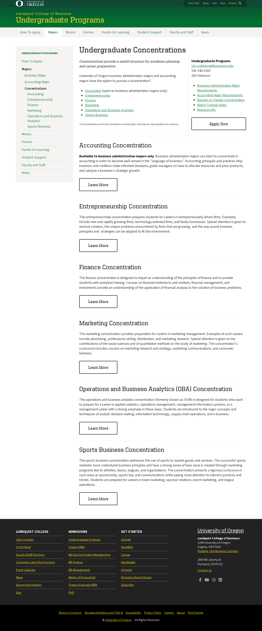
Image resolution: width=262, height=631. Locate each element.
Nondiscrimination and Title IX (104, 613)
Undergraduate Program (84, 540)
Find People (195, 613)
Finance (90, 100)
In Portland (23, 547)
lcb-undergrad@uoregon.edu (212, 66)
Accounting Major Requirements (220, 95)
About (181, 613)
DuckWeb (127, 547)
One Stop (194, 3)
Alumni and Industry (29, 585)
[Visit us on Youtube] (207, 580)
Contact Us (205, 570)
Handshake (128, 562)
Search (232, 3)
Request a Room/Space (136, 577)
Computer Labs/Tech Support (35, 562)
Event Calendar (26, 570)
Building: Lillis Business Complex (218, 551)
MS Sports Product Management (89, 555)
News (205, 32)
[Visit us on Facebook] (200, 580)
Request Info (206, 109)
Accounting (93, 90)
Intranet (126, 570)
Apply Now (218, 124)
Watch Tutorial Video (212, 105)
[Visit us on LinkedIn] (220, 580)
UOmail (126, 540)
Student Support (149, 32)
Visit (214, 3)
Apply (206, 3)
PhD (71, 593)
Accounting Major (37, 82)
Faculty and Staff (181, 32)
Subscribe (127, 585)
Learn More (98, 184)
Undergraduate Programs (40, 53)
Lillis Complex (25, 540)
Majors (53, 32)
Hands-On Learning (115, 32)
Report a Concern (70, 613)
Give (222, 3)
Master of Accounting (81, 577)
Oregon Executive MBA (82, 585)
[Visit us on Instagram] (214, 580)
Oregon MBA (76, 547)
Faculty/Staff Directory (30, 555)
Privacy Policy (152, 613)
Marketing (92, 105)
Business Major (35, 75)
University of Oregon (221, 530)
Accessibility (133, 613)
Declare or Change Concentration (221, 100)
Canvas (125, 555)
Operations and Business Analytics (109, 110)
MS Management (79, 570)
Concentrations (36, 88)
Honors (88, 32)
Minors (70, 32)
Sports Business (96, 115)
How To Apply (30, 32)
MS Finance (75, 562)
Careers (169, 613)
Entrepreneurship (97, 95)
